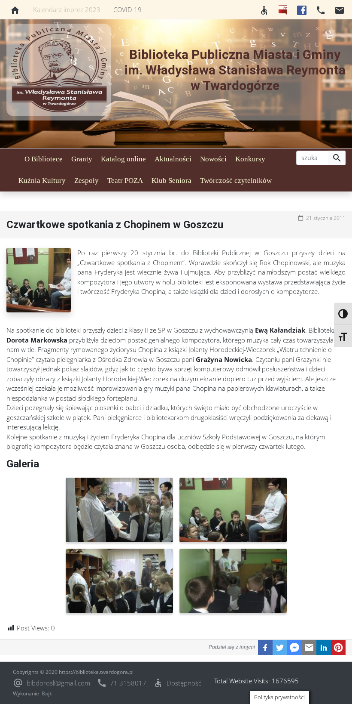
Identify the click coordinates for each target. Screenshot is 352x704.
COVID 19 (127, 9)
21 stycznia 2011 (326, 218)
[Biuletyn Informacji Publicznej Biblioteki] (282, 9)
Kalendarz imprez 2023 (66, 9)
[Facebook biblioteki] (301, 9)
